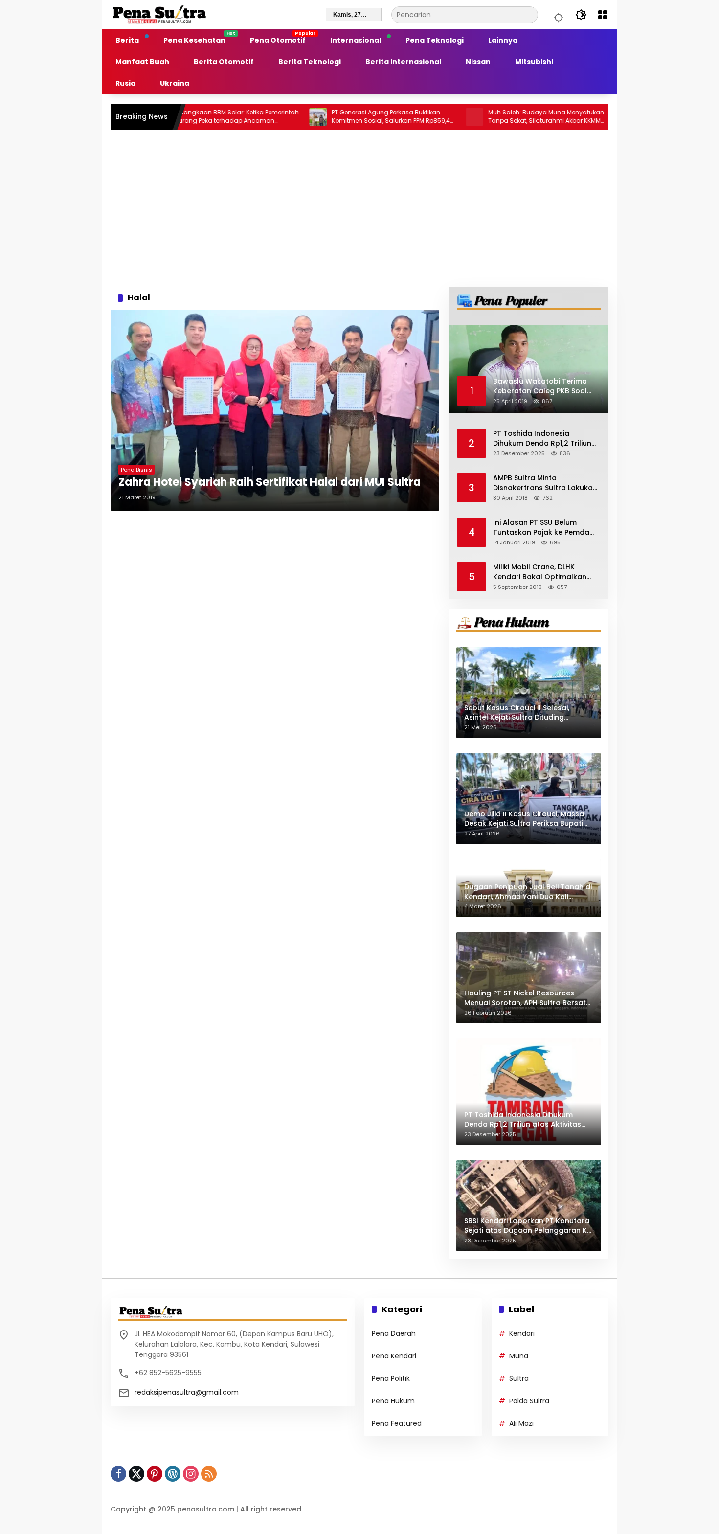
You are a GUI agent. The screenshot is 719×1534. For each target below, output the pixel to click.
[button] (557, 14)
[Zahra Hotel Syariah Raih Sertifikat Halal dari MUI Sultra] (275, 410)
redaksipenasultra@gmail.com (187, 1392)
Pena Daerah (394, 1333)
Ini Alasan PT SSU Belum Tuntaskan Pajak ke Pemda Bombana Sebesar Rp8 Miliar (544, 527)
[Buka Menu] (602, 15)
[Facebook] (118, 1474)
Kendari (522, 1333)
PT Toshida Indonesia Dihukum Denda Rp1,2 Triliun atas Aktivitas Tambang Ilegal (542, 438)
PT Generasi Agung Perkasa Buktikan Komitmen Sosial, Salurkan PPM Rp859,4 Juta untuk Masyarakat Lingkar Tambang (341, 117)
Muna (518, 1356)
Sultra (519, 1378)
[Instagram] (191, 1474)
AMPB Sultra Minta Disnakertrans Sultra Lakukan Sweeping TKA (545, 483)
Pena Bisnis (136, 470)
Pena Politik (391, 1378)
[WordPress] (172, 1474)
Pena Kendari (394, 1356)
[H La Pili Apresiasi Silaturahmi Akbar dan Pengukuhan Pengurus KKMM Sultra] (581, 117)
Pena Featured (397, 1423)
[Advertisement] (359, 208)
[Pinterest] (154, 1474)
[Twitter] (136, 1474)
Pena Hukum (393, 1401)
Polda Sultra (529, 1401)
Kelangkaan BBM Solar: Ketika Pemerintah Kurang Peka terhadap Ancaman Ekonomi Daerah (187, 117)
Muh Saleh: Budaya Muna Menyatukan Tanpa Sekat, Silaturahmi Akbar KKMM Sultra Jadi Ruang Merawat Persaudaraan (496, 117)
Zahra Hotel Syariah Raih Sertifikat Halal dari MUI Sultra (269, 482)
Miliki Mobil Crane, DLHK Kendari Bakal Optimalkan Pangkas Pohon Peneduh (539, 572)
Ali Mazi (521, 1423)
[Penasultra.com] (159, 14)
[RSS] (209, 1474)
